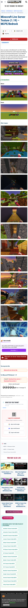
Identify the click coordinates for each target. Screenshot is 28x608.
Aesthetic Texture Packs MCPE (10, 528)
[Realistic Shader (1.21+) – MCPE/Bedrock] (7, 466)
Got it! (6, 605)
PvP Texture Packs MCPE (9, 563)
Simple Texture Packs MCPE (9, 574)
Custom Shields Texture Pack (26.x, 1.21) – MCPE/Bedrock (7, 505)
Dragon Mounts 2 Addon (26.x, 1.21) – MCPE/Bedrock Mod (7, 489)
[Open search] (26, 2)
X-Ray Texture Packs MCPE (9, 584)
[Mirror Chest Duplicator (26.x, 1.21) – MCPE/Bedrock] (20, 466)
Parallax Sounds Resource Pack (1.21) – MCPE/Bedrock (20, 489)
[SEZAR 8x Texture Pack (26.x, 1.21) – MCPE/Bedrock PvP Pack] (20, 497)
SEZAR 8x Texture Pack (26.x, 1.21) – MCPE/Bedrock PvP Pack (20, 505)
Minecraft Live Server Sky (10, 370)
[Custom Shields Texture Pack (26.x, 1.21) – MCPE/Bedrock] (7, 497)
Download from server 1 (15, 379)
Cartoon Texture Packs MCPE (9, 539)
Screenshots (5, 42)
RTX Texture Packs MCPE (9, 567)
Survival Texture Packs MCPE (10, 577)
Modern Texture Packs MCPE (9, 560)
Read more (12, 602)
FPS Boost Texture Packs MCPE (10, 549)
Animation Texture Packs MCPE (10, 532)
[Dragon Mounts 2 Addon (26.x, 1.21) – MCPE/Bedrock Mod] (7, 481)
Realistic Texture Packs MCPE (10, 570)
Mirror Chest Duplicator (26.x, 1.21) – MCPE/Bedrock (20, 473)
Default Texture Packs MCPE (9, 542)
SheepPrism (7, 33)
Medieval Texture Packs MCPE (10, 556)
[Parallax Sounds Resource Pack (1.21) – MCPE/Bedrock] (20, 481)
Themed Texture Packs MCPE (10, 452)
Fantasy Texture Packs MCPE (9, 546)
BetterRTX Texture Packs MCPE (10, 535)
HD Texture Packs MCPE (8, 553)
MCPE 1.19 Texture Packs (9, 449)
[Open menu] (2, 2)
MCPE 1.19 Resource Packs (9, 446)
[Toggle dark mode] (5, 2)
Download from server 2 (10, 381)
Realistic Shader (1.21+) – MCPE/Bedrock (7, 472)
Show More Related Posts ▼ (14, 511)
